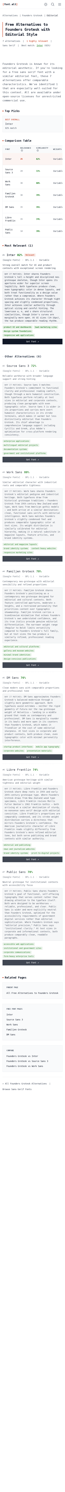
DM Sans (9, 207)
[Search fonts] (53, 4)
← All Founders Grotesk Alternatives (25, 1083)
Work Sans (14, 472)
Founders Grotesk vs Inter (22, 1056)
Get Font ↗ (32, 341)
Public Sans (16, 872)
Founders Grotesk (32, 15)
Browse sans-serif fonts (17, 1089)
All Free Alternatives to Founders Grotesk (32, 993)
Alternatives (10, 15)
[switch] (46, 4)
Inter (40, 45)
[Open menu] (59, 4)
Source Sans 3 (18, 365)
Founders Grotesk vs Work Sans (24, 1066)
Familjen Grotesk (20, 571)
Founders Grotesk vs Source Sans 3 (27, 1061)
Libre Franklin (19, 769)
